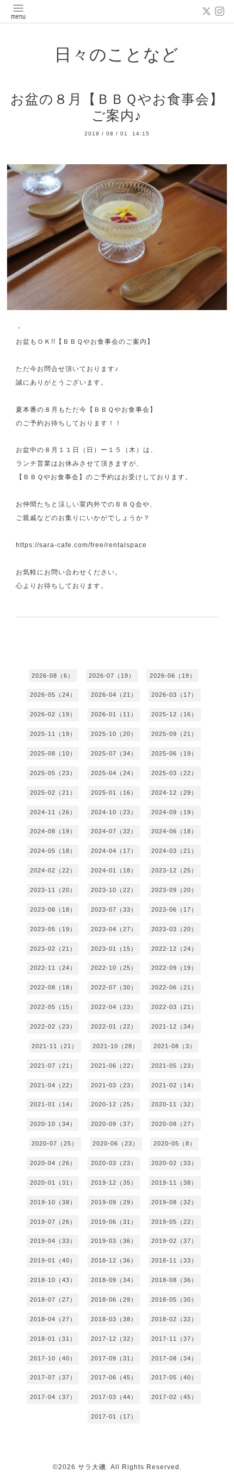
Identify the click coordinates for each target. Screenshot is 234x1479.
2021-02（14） (174, 1085)
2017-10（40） (53, 1358)
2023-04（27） (114, 929)
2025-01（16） (114, 792)
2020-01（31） (53, 1182)
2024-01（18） (114, 870)
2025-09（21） (174, 734)
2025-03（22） (174, 773)
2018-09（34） (114, 1280)
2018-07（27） (53, 1299)
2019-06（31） (114, 1221)
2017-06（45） (114, 1377)
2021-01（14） (53, 1104)
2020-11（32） (174, 1104)
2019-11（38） (174, 1182)
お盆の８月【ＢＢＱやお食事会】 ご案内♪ (117, 107)
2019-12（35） (114, 1182)
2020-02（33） (174, 1163)
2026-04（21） (114, 694)
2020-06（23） (116, 1143)
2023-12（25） (174, 870)
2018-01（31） (53, 1338)
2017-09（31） (114, 1358)
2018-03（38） (114, 1319)
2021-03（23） (114, 1085)
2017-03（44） (114, 1397)
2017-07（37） (53, 1377)
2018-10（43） (53, 1280)
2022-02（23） (53, 1026)
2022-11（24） (53, 967)
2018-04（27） (53, 1319)
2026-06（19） (173, 675)
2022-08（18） (53, 987)
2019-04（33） (53, 1240)
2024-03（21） (174, 850)
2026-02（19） (53, 714)
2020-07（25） (55, 1143)
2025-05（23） (53, 773)
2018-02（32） (174, 1319)
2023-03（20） (174, 929)
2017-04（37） (53, 1397)
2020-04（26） (53, 1163)
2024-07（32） (114, 831)
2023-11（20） (53, 890)
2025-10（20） (114, 734)
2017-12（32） (114, 1338)
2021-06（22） (114, 1065)
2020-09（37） (114, 1124)
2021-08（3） (174, 1046)
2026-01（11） (114, 714)
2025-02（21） (53, 792)
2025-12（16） (174, 714)
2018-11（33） (174, 1260)
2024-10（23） (114, 812)
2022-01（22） (114, 1026)
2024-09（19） (174, 812)
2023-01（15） (114, 948)
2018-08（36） (174, 1280)
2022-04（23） (114, 1007)
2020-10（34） (53, 1124)
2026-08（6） (53, 675)
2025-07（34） (114, 753)
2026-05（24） (53, 694)
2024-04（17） (114, 850)
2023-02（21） (53, 948)
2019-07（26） (53, 1221)
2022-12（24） (174, 948)
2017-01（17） (114, 1416)
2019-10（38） (53, 1202)
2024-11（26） (53, 812)
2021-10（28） (116, 1046)
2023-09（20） (174, 890)
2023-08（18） (53, 909)
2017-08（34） (174, 1358)
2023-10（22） (114, 890)
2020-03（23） (114, 1163)
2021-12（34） (174, 1026)
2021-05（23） (174, 1065)
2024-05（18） (53, 850)
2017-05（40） (174, 1377)
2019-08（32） (174, 1202)
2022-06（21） (174, 987)
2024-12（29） (174, 792)
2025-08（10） (53, 753)
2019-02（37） (174, 1240)
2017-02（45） (174, 1397)
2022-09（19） (174, 967)
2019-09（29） (114, 1202)
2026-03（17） (174, 694)
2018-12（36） (114, 1260)
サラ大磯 (92, 1467)
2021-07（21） (53, 1065)
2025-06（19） (174, 753)
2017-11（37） (174, 1338)
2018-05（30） (174, 1299)
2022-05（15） (53, 1007)
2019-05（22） (174, 1221)
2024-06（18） (174, 831)
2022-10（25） (114, 967)
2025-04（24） (114, 773)
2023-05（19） (53, 929)
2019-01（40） (53, 1260)
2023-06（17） (174, 909)
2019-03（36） (114, 1240)
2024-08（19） (53, 831)
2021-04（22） (53, 1085)
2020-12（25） (114, 1104)
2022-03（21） (174, 1007)
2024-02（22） (53, 870)
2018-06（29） (114, 1299)
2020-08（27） (174, 1124)
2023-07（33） (114, 909)
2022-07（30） (114, 987)
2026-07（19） (112, 675)
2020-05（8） (174, 1143)
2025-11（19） (53, 734)
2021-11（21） (55, 1046)
